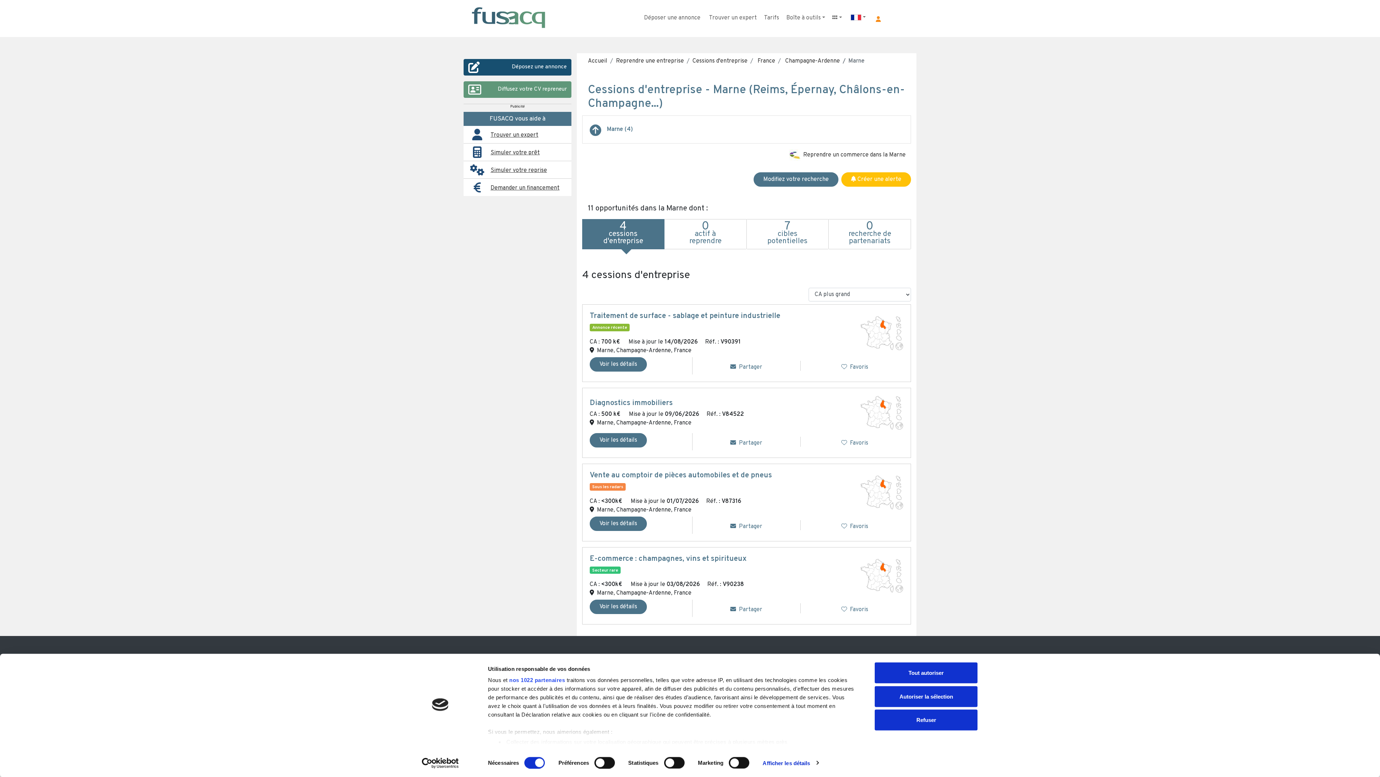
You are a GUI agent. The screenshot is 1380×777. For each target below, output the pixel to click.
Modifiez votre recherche (796, 179)
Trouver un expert (733, 18)
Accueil (597, 61)
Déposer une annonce (672, 18)
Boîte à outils (803, 18)
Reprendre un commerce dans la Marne (854, 155)
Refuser (926, 720)
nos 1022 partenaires (537, 680)
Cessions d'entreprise (720, 61)
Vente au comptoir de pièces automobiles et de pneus (681, 475)
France (765, 61)
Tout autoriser (926, 673)
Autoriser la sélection (926, 696)
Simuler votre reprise (519, 170)
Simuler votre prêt (515, 152)
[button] (878, 19)
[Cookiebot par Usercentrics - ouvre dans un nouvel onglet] (440, 763)
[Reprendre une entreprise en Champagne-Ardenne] (595, 133)
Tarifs (771, 18)
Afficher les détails (786, 763)
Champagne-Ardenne (812, 61)
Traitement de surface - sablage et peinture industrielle (685, 316)
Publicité (517, 106)
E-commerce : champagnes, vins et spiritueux (668, 559)
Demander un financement (525, 188)
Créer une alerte (878, 179)
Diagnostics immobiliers (631, 403)
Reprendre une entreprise (650, 61)
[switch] (604, 762)
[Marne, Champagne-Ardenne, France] (881, 333)
